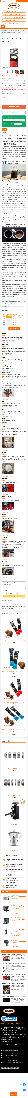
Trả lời (3, 342)
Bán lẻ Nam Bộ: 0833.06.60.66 (12, 14)
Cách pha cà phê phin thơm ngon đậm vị (13, 306)
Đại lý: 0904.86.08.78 (10, 20)
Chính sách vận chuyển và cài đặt (11, 1053)
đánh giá (20, 315)
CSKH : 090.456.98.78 (10, 11)
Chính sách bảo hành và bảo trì (10, 1055)
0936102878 (4, 1032)
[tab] (4, 129)
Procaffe (4, 95)
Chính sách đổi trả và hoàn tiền (10, 1060)
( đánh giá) (11, 78)
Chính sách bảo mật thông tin (10, 1057)
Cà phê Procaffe (20, 30)
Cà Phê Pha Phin (12, 93)
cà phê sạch (11, 606)
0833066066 (16, 1030)
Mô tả (5, 129)
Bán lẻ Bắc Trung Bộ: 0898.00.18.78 (14, 17)
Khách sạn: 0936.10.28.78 (11, 23)
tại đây (24, 301)
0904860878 (15, 1037)
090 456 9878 (14, 1032)
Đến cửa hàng (15, 112)
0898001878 (8, 1037)
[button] (3, 45)
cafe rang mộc (10, 608)
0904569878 (9, 875)
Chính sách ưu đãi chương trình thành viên (13, 1062)
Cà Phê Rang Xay (11, 30)
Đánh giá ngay (14, 328)
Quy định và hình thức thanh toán (11, 1050)
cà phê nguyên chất (9, 604)
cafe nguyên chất (18, 606)
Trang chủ (3, 30)
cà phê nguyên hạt (19, 604)
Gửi (14, 596)
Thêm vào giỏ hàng (14, 106)
